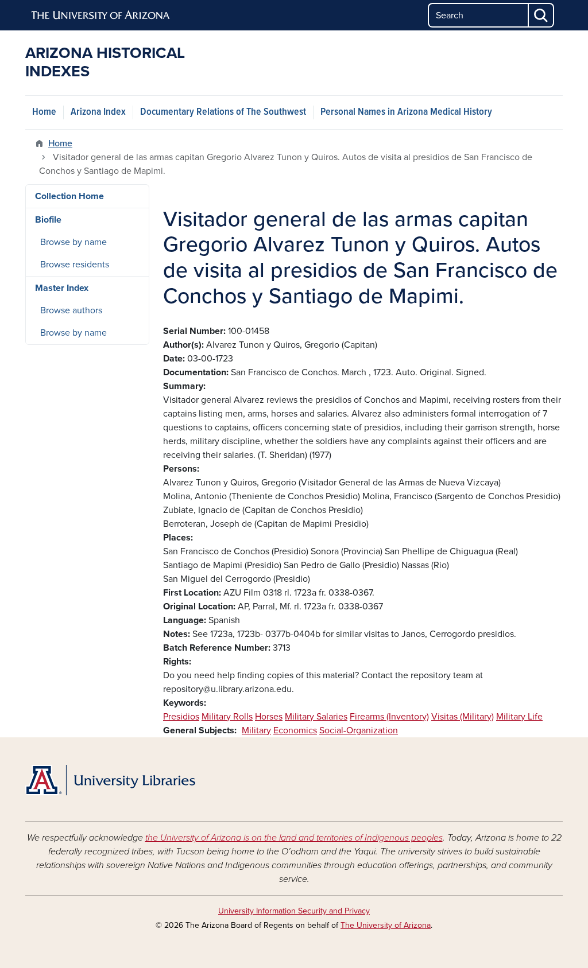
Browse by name (73, 242)
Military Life (519, 716)
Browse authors (71, 310)
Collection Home (69, 196)
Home (44, 112)
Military (256, 730)
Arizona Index (98, 112)
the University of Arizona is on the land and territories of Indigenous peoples (294, 837)
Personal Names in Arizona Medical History (406, 112)
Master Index (61, 288)
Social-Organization (358, 730)
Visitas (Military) (462, 716)
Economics (295, 730)
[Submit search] (541, 15)
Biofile (48, 220)
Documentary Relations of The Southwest (223, 112)
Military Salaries (316, 716)
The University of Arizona (386, 925)
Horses (269, 716)
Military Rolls (227, 716)
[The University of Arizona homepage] (101, 15)
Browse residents (74, 264)
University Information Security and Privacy (294, 911)
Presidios (181, 716)
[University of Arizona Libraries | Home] (110, 780)
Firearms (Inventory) (389, 716)
